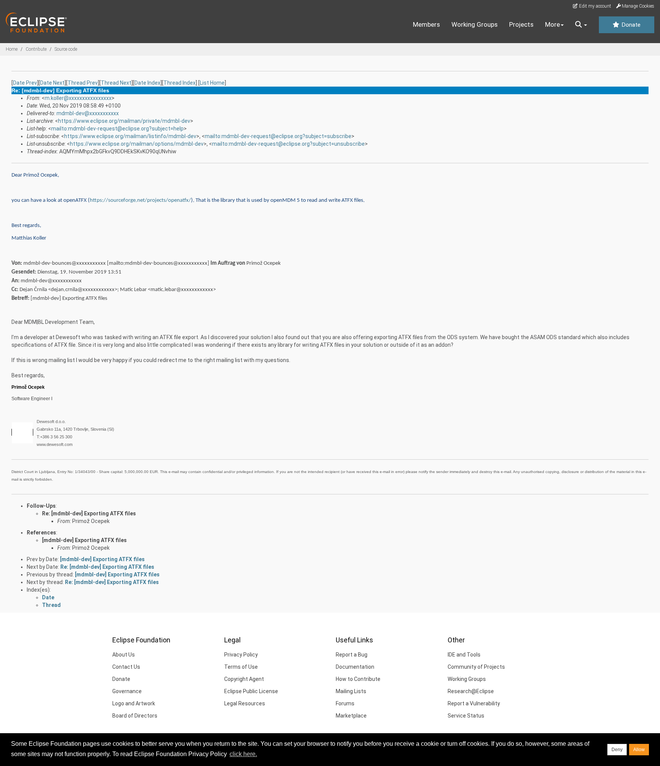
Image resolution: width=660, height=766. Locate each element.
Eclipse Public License (251, 691)
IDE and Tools (464, 655)
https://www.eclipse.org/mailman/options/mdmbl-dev (137, 144)
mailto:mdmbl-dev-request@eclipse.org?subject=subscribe (278, 136)
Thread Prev (83, 83)
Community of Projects (476, 667)
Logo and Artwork (133, 703)
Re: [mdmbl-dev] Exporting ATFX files (89, 513)
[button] (581, 25)
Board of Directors (134, 716)
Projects (521, 24)
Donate (630, 24)
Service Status (466, 716)
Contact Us (126, 667)
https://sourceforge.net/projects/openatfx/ (140, 200)
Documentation (355, 667)
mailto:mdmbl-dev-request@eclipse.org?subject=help (117, 129)
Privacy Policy (241, 655)
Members (426, 24)
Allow (639, 749)
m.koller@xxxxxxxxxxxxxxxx (78, 98)
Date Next (52, 83)
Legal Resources (244, 703)
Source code (66, 49)
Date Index (147, 83)
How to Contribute (358, 679)
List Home (212, 83)
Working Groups (474, 24)
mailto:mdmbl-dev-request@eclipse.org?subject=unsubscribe (288, 144)
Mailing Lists (351, 691)
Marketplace (351, 716)
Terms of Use (241, 667)
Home (12, 49)
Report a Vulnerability (474, 703)
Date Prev (25, 83)
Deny (617, 749)
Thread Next (116, 83)
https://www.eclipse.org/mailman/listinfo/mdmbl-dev (130, 136)
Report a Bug (351, 655)
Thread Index (179, 83)
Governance (127, 691)
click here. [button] (243, 754)
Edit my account (594, 6)
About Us (123, 655)
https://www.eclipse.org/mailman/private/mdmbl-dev (124, 121)
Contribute (36, 49)
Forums (345, 703)
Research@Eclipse (471, 691)
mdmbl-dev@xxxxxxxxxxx (88, 113)
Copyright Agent (244, 679)
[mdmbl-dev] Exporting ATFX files (84, 540)
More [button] (552, 24)
